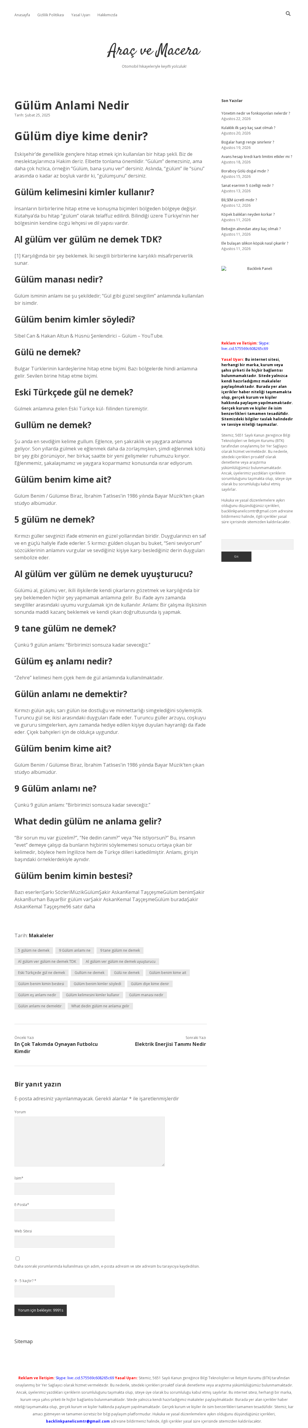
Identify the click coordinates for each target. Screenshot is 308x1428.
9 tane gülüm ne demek (120, 950)
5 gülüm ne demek (33, 950)
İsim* (18, 1178)
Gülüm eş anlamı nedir (37, 994)
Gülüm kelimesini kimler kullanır (92, 994)
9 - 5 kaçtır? (25, 1280)
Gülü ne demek (127, 972)
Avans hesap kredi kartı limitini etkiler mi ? (256, 156)
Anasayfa (22, 14)
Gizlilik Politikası (50, 14)
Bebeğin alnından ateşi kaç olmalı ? (251, 228)
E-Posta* (21, 1204)
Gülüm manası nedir (146, 994)
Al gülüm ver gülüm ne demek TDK (47, 961)
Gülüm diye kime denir (150, 983)
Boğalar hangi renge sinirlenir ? (247, 142)
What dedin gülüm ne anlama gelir (100, 1006)
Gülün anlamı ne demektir (40, 1006)
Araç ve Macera (154, 51)
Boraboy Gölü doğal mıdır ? (245, 171)
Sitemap (23, 1341)
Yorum (20, 1111)
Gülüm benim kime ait (167, 972)
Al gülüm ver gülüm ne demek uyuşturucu (121, 961)
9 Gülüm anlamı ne (75, 950)
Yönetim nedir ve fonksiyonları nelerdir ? (255, 113)
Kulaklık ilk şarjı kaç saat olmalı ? (248, 127)
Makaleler (41, 935)
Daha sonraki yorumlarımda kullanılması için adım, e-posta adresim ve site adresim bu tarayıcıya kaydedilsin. (107, 1266)
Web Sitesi (23, 1231)
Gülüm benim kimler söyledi (97, 983)
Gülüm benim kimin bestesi (41, 983)
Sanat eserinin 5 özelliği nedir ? (247, 185)
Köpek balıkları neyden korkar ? (248, 214)
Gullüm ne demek (89, 972)
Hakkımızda (107, 14)
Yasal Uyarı (80, 14)
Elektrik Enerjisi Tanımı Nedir (170, 1044)
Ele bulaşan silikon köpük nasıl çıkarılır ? (254, 243)
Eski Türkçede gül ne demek (41, 972)
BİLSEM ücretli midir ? (239, 199)
